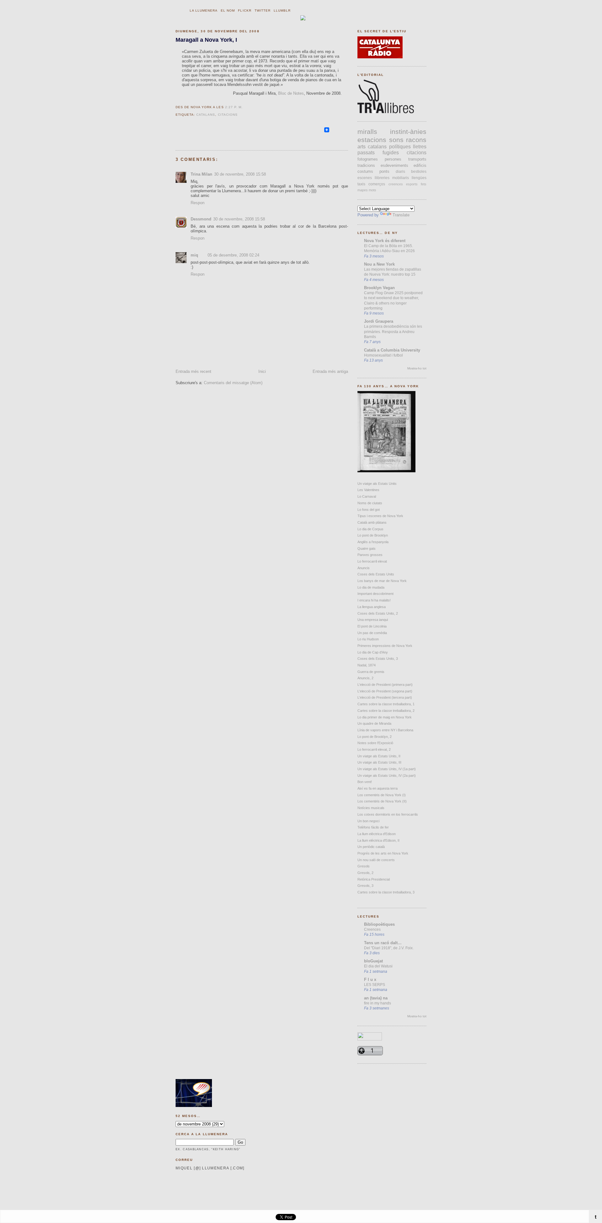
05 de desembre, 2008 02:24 (233, 255)
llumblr (282, 10)
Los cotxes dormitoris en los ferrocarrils (387, 814)
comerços (376, 184)
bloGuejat (373, 961)
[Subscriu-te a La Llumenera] (320, 132)
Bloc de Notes (291, 93)
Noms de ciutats (369, 503)
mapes (362, 190)
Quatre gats (366, 548)
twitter (263, 10)
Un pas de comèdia (372, 633)
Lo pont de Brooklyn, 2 (374, 737)
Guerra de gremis (370, 672)
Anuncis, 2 (365, 678)
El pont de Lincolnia (372, 626)
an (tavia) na (376, 998)
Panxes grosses (370, 555)
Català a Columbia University (392, 350)
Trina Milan (201, 174)
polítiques (400, 146)
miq (194, 255)
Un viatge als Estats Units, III (379, 762)
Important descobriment (375, 594)
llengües (419, 178)
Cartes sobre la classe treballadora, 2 (386, 710)
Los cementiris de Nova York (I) (381, 795)
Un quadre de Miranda (374, 723)
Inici (262, 371)
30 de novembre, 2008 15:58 (240, 174)
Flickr (244, 10)
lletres (419, 146)
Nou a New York (379, 264)
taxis (361, 184)
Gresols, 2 (365, 873)
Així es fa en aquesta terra (377, 788)
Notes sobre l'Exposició (375, 743)
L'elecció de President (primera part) (385, 684)
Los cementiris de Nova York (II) (382, 801)
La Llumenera (204, 10)
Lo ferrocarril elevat (372, 561)
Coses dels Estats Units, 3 (377, 658)
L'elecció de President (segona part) (384, 691)
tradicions (366, 165)
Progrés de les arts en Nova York (382, 853)
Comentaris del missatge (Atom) (233, 382)
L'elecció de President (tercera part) (384, 697)
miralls (367, 131)
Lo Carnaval (366, 496)
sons (396, 139)
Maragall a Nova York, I (206, 39)
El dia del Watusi (378, 966)
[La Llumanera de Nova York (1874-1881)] (386, 471)
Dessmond (201, 219)
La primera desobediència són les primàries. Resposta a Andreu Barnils (393, 331)
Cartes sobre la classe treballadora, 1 (386, 704)
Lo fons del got (368, 509)
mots (372, 190)
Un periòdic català (371, 847)
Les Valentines (368, 490)
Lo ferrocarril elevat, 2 (374, 749)
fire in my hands (377, 1003)
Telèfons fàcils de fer (373, 827)
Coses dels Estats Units (375, 574)
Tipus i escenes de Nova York (380, 516)
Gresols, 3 (365, 885)
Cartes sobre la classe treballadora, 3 (386, 892)
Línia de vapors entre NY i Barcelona (385, 730)
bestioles (418, 171)
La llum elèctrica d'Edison (376, 834)
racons (416, 139)
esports (412, 184)
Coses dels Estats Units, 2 (377, 613)
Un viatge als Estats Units (377, 483)
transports (417, 159)
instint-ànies (408, 131)
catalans (205, 114)
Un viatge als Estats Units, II (378, 756)
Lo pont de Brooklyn (372, 535)
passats (366, 152)
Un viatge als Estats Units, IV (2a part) (386, 775)
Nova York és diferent (384, 240)
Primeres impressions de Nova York (384, 646)
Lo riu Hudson (368, 639)
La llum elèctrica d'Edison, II (378, 840)
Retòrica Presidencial (373, 879)
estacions (371, 139)
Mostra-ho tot (416, 368)
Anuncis (363, 568)
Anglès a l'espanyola (372, 542)
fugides (391, 152)
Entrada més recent (193, 371)
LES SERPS (374, 984)
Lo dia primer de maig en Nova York (384, 717)
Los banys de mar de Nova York (382, 581)
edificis (420, 165)
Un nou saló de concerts (376, 860)
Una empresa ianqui (372, 620)
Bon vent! (364, 782)
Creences (372, 929)
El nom (228, 10)
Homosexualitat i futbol (383, 355)
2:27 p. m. (234, 107)
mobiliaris (400, 178)
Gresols (363, 866)
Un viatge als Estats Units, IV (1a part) (386, 769)
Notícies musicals (370, 808)
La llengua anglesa (371, 607)
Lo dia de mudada (370, 587)
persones (393, 159)
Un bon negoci (368, 821)
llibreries (382, 178)
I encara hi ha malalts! (374, 600)
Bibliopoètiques (379, 924)
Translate (401, 215)
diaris (400, 171)
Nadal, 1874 (366, 665)
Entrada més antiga (330, 371)
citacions (228, 114)
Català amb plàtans (372, 522)
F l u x (370, 979)
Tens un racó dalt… (383, 942)
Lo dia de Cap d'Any (372, 652)
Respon (197, 202)
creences (395, 184)
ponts (384, 171)
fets (423, 184)
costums (365, 171)
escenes (364, 178)
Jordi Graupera (378, 321)
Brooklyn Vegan (379, 287)
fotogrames (367, 159)
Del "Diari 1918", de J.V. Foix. (389, 948)
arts (361, 146)
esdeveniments (394, 165)
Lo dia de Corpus (370, 529)
